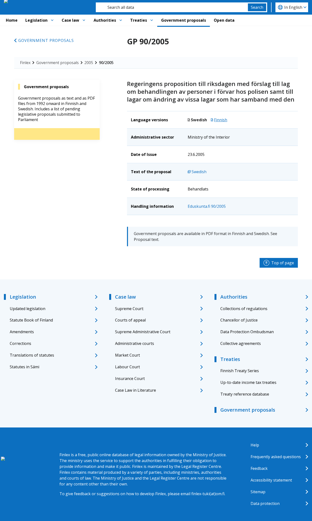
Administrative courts (134, 343)
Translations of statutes (32, 355)
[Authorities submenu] (120, 20)
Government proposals (183, 20)
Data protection (265, 503)
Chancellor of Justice (239, 320)
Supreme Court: (129, 308)
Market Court (127, 355)
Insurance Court (130, 378)
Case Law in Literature (135, 390)
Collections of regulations (243, 308)
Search (257, 7)
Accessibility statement (271, 480)
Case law (70, 20)
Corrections (20, 343)
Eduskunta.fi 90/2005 (207, 206)
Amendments (22, 331)
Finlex (25, 62)
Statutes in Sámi (24, 366)
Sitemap (258, 491)
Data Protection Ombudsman (247, 331)
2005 (88, 62)
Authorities (105, 20)
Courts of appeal (130, 320)
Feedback (259, 468)
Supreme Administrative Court (142, 331)
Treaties (138, 20)
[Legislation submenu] (52, 20)
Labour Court (127, 366)
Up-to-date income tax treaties (248, 382)
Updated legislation (27, 308)
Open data (224, 20)
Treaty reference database (244, 394)
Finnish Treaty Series (239, 370)
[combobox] (172, 7)
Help (255, 445)
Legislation (36, 20)
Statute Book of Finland (31, 320)
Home (12, 20)
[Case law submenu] (84, 20)
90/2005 (106, 62)
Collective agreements (240, 343)
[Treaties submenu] (151, 20)
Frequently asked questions (276, 456)
